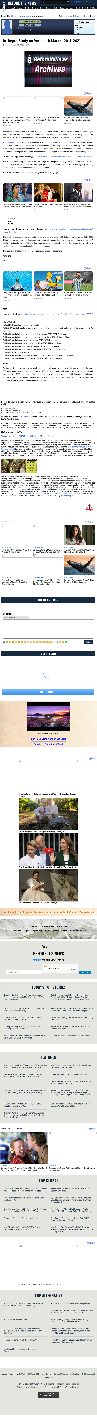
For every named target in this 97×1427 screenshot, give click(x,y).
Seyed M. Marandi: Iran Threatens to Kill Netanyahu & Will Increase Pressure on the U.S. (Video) (25, 1066)
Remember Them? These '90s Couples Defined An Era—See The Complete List (46, 582)
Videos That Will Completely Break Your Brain (70, 1036)
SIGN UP (37, 960)
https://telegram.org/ (33, 931)
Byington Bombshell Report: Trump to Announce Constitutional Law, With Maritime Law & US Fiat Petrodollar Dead (24, 997)
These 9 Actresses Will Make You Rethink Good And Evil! (79, 551)
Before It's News (22, 3)
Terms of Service (53, 1374)
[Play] (48, 717)
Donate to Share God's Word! (48, 744)
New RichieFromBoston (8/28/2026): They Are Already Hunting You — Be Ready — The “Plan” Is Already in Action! (72, 1229)
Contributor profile (24, 30)
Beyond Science (38, 8)
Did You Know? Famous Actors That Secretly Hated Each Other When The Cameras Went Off (23, 1169)
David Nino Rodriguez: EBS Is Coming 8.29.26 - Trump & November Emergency (24, 1009)
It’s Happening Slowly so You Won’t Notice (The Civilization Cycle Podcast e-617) (71, 1321)
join (13, 408)
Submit (85, 972)
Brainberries (7, 210)
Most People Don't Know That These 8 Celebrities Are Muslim (77, 205)
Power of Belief (52, 8)
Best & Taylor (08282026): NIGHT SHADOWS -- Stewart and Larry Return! (71, 1082)
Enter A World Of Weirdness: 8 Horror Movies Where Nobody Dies (46, 552)
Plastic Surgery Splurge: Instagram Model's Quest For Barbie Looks (14, 582)
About (4, 1374)
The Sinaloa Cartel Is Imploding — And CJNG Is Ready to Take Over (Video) (71, 1219)
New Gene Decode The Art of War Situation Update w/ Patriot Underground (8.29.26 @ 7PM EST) (25, 1091)
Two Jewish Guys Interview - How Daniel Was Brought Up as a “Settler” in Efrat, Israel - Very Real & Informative (25, 1331)
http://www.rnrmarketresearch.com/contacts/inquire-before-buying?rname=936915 (59, 314)
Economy (20, 8)
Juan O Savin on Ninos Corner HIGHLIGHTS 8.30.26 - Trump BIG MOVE (22, 1019)
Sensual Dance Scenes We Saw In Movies (48, 205)
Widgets (48, 1377)
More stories (35, 30)
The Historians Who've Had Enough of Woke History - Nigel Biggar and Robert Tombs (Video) (71, 1210)
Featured (11, 8)
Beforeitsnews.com (21, 16)
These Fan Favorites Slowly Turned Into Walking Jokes (46, 294)
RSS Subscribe (87, 1374)
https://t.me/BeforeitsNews (73, 931)
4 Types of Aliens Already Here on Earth (20, 1340)
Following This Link (71, 496)
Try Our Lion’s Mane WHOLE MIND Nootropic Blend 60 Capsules (28, 436)
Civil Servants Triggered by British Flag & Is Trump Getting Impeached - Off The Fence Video (25, 1210)
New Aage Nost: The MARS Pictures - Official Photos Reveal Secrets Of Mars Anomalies (23, 1075)
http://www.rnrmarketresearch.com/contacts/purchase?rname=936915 (62, 157)
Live (88, 8)
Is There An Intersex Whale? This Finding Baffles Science (79, 581)
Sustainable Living (67, 8)
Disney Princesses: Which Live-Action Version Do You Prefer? (17, 205)
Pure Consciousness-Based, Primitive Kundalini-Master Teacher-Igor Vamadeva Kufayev (24, 1305)
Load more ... (48, 692)
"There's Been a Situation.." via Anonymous (69, 1074)
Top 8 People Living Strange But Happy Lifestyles (42, 831)
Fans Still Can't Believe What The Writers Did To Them (16, 551)
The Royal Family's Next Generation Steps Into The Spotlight (47, 867)
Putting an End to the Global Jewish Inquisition (23, 1218)
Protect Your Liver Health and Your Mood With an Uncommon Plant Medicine (71, 1341)
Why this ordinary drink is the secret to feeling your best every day (17, 295)
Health (27, 8)
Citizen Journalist (58, 417)
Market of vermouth (11, 143)
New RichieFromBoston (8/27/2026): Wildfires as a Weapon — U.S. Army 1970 (25, 1228)
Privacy (41, 1374)
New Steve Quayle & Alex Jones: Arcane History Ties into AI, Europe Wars (71, 1066)
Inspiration (80, 8)
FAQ (27, 1374)
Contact (33, 1374)
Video (93, 8)
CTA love (6, 300)
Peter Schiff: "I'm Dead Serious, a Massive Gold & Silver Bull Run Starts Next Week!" (24, 1037)
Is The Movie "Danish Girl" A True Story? (38, 902)
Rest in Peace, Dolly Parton (15, 1320)
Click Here (23, 417)
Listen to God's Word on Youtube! (48, 739)
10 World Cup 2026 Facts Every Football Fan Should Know (78, 294)
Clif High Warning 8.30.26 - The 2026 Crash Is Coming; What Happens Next (23, 1028)
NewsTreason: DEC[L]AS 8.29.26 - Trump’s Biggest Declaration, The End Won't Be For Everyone (72, 1009)
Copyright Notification (70, 1374)
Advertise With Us (16, 1374)
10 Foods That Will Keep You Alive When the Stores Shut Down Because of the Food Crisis (72, 1311)
